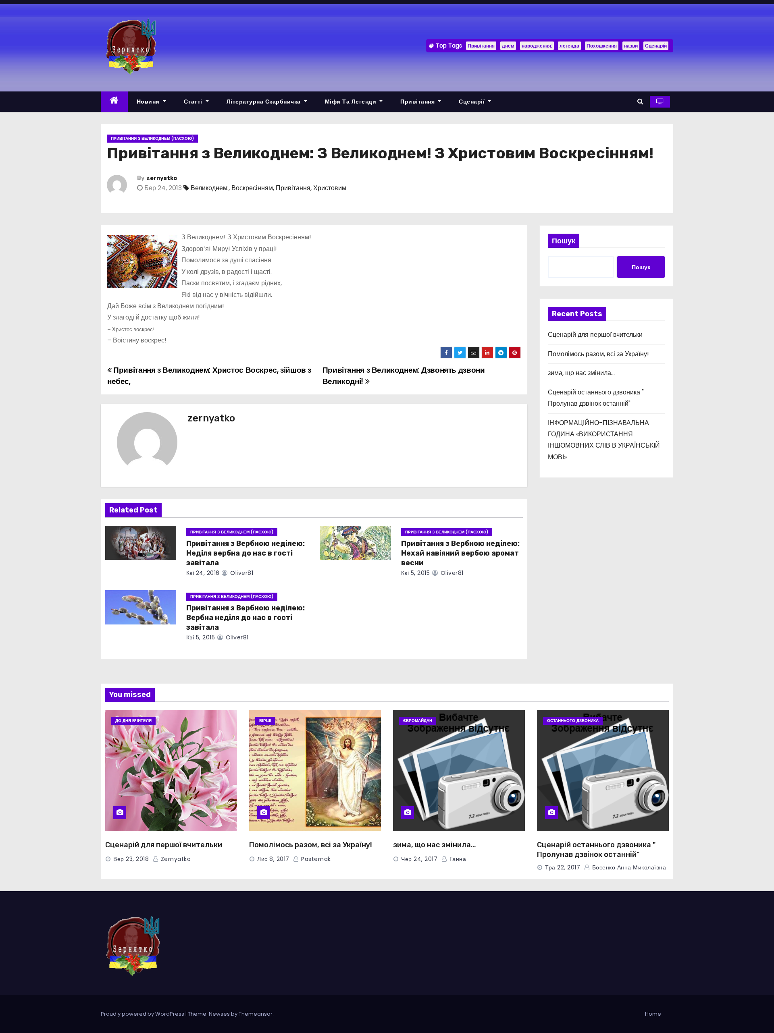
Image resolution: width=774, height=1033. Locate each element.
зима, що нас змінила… (581, 373)
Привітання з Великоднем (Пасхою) (152, 138)
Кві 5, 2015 (415, 573)
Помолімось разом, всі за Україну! (598, 354)
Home (653, 1014)
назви (631, 45)
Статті (194, 101)
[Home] (114, 101)
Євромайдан (417, 721)
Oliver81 (241, 573)
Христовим (329, 188)
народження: (537, 45)
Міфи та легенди (351, 101)
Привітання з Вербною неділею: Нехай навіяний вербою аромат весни (460, 553)
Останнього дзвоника (573, 721)
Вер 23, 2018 (131, 859)
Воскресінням (252, 188)
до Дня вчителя (133, 721)
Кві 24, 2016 (203, 573)
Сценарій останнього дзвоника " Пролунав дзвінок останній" (596, 849)
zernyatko (161, 178)
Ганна (456, 859)
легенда (569, 45)
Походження (602, 45)
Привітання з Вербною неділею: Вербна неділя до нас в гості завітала (245, 618)
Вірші (265, 721)
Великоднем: (210, 188)
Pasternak (315, 859)
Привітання (481, 45)
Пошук (563, 241)
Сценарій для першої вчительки (595, 334)
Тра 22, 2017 (562, 867)
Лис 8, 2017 (273, 859)
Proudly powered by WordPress (143, 1014)
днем (508, 45)
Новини (149, 101)
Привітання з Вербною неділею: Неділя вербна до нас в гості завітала (245, 553)
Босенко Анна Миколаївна (628, 867)
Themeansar (256, 1014)
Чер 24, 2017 (419, 859)
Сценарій (656, 45)
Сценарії (473, 101)
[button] (640, 101)
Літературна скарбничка (265, 101)
